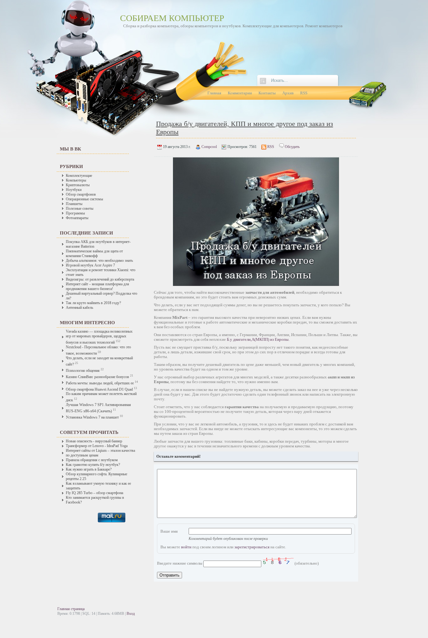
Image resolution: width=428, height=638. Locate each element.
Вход (131, 613)
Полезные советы (79, 209)
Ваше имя (169, 531)
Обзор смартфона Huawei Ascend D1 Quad (99, 389)
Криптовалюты (78, 185)
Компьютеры (76, 180)
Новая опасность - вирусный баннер (94, 441)
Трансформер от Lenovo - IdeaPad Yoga (97, 446)
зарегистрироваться (251, 547)
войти (186, 547)
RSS (270, 147)
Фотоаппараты (77, 218)
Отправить (169, 575)
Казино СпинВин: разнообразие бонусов (98, 377)
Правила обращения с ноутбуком (92, 460)
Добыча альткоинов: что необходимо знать (99, 261)
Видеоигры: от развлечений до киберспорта (100, 279)
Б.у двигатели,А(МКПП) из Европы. (258, 339)
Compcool (209, 147)
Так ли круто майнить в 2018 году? (93, 303)
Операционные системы (84, 199)
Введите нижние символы (179, 563)
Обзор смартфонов (81, 194)
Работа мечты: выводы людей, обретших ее (100, 383)
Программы (75, 213)
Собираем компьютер (172, 18)
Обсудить (292, 147)
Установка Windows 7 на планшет (92, 417)
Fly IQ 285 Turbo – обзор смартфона (94, 493)
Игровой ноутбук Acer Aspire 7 (90, 265)
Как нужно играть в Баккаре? (89, 469)
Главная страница (71, 609)
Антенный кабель (79, 308)
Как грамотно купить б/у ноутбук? (93, 465)
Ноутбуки (73, 190)
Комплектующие (79, 176)
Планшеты (74, 204)
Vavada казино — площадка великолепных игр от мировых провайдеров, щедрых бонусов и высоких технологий (99, 337)
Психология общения (83, 371)
